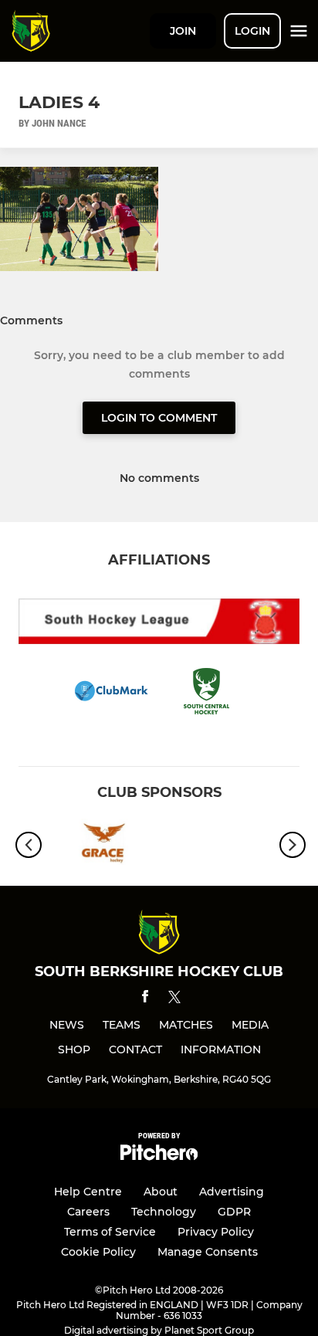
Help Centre (88, 1192)
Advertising (231, 1192)
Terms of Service (110, 1232)
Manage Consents (207, 1252)
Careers (88, 1212)
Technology (163, 1212)
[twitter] (174, 999)
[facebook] (145, 998)
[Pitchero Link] (159, 1156)
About (161, 1192)
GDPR (234, 1212)
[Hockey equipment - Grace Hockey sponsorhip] (100, 844)
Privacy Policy (216, 1232)
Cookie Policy (98, 1252)
